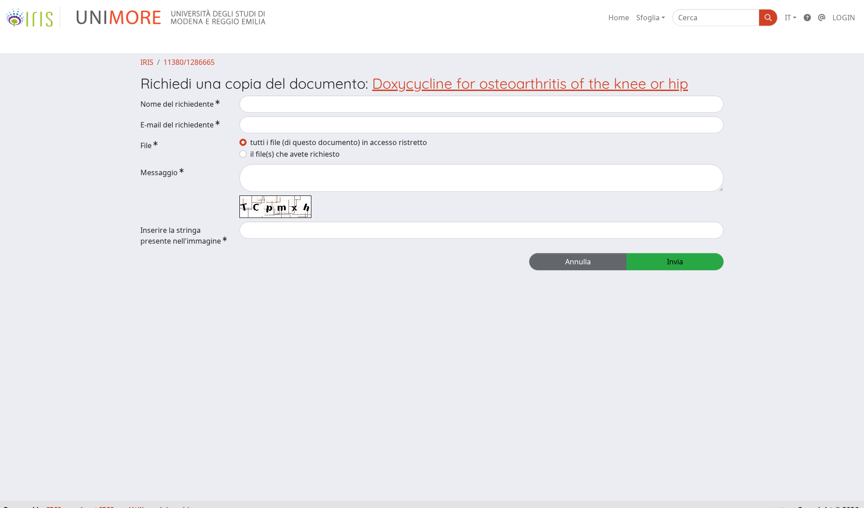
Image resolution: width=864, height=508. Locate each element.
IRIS (146, 62)
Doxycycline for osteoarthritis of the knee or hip (530, 83)
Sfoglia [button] (648, 18)
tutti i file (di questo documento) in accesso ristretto (338, 142)
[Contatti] (821, 18)
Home (618, 18)
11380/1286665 (189, 62)
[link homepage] (32, 17)
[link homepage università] (172, 17)
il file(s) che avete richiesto (295, 154)
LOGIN (843, 18)
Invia (675, 262)
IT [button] (788, 18)
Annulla (578, 262)
